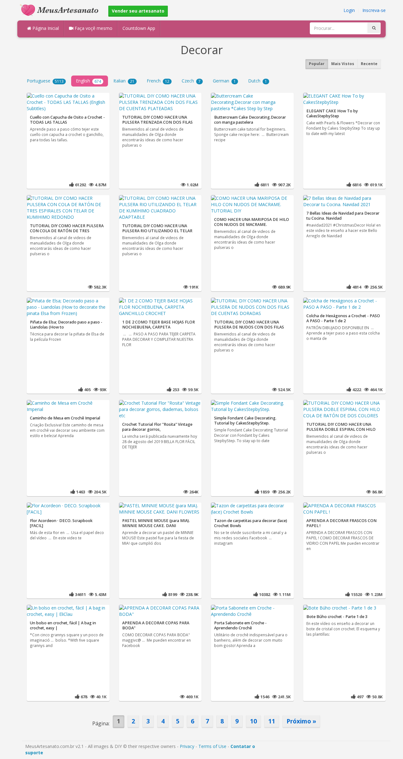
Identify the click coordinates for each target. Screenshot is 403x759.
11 (271, 721)
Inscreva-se (374, 10)
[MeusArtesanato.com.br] (61, 9)
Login (349, 10)
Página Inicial (45, 28)
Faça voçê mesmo (92, 28)
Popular (317, 63)
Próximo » (301, 721)
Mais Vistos (342, 63)
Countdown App (138, 28)
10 (253, 721)
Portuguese (45, 81)
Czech (191, 81)
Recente (369, 63)
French (158, 81)
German (224, 81)
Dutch (257, 81)
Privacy (187, 746)
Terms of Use (212, 746)
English (88, 81)
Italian (123, 81)
